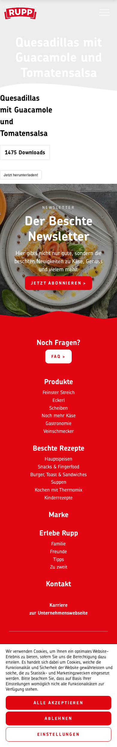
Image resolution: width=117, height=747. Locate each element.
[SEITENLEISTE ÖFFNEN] (104, 12)
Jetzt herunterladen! (21, 174)
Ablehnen (58, 718)
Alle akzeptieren (58, 702)
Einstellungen (58, 734)
